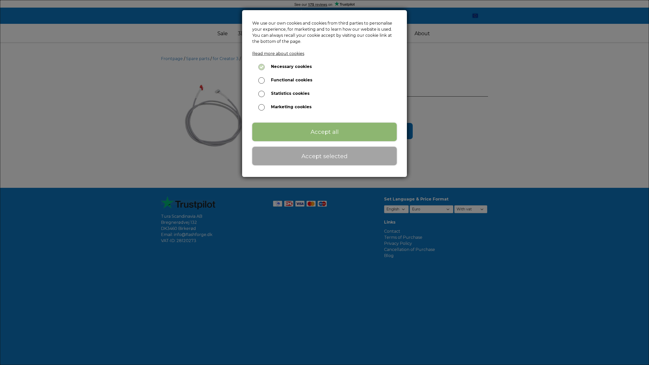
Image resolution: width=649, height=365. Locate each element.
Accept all (325, 131)
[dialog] (324, 182)
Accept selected (324, 156)
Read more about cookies (278, 53)
